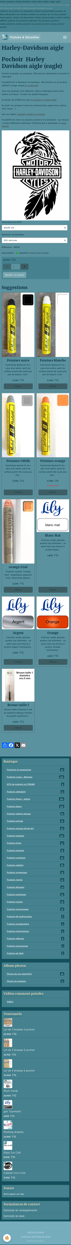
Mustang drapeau (14, 1132)
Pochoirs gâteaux (35, 938)
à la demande (31, 85)
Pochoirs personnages (35, 909)
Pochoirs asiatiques (35, 894)
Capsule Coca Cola (15, 1172)
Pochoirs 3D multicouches (35, 916)
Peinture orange (52, 461)
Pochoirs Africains (35, 887)
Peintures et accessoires (35, 769)
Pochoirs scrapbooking (35, 924)
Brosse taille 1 (18, 705)
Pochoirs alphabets (35, 791)
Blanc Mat (53, 535)
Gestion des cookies (35, 1241)
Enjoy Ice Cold (12, 1152)
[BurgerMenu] (65, 37)
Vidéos (10, 1001)
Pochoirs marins (35, 880)
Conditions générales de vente (35, 1236)
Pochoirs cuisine (35, 902)
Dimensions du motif (12, 222)
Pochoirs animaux (35, 836)
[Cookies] (7, 1238)
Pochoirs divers (35, 806)
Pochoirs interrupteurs (35, 931)
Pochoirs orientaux (35, 858)
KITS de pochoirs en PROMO (35, 784)
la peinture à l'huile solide (44, 100)
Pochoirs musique (35, 850)
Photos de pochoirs (35, 981)
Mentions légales (35, 1232)
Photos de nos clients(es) (35, 974)
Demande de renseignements (20, 1210)
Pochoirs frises (35, 843)
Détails (18, 386)
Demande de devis (14, 1216)
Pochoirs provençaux (35, 872)
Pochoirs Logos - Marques (35, 777)
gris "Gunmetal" (12, 1111)
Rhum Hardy (11, 1090)
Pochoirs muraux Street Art (35, 828)
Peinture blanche (53, 360)
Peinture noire (18, 360)
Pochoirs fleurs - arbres (35, 799)
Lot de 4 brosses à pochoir (19, 1070)
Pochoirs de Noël (35, 953)
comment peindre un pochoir (31, 114)
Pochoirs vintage (35, 821)
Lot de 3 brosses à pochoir (19, 1050)
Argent (18, 633)
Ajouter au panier (14, 274)
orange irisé (18, 567)
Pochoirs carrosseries (35, 946)
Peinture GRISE (18, 461)
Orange (52, 633)
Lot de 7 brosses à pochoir (19, 1029)
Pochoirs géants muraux (35, 813)
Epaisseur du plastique (13, 234)
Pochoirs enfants (35, 865)
